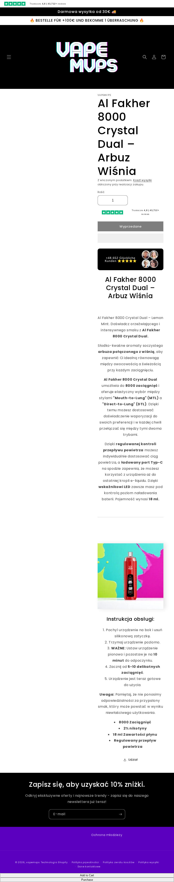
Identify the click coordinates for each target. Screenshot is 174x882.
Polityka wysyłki (148, 862)
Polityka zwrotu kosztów (118, 862)
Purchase (87, 879)
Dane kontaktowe (89, 866)
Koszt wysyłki (142, 180)
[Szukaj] (144, 57)
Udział (133, 760)
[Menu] (9, 57)
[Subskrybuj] (120, 814)
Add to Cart (87, 875)
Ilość (101, 192)
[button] (130, 238)
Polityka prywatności (85, 862)
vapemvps (33, 862)
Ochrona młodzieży (106, 835)
